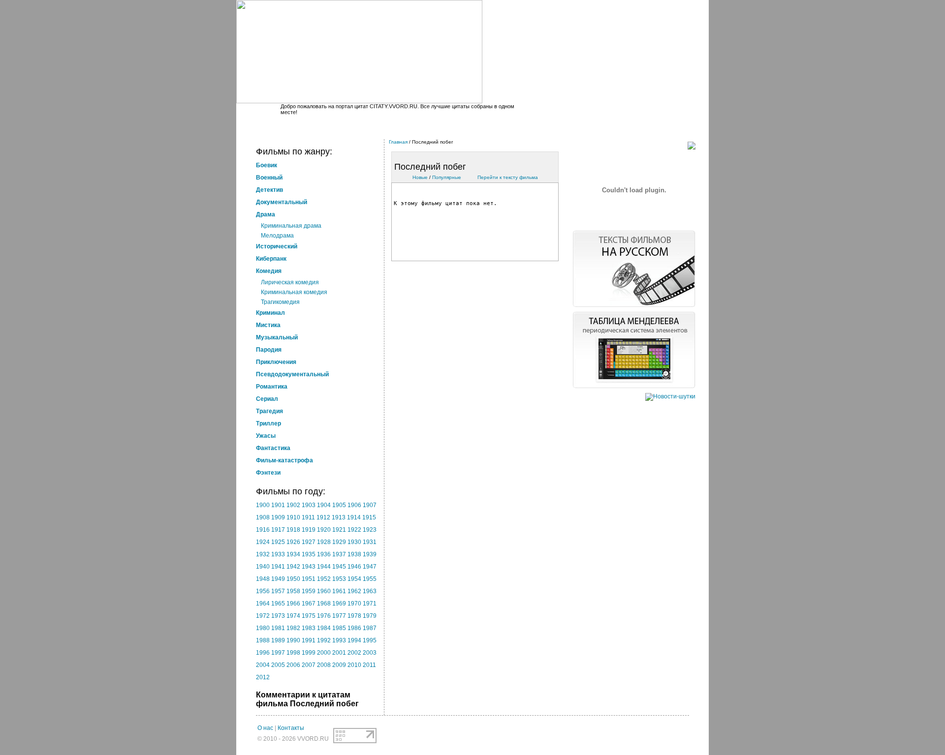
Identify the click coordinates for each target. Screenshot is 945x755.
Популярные (446, 177)
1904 (324, 505)
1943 (308, 566)
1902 (293, 505)
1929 (339, 542)
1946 (354, 566)
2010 (354, 665)
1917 (278, 529)
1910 (293, 517)
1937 (339, 554)
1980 (263, 628)
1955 (370, 578)
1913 (339, 517)
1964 (263, 603)
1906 (354, 505)
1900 (263, 505)
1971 (370, 603)
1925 (278, 542)
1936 (324, 554)
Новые (420, 177)
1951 (308, 578)
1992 (324, 640)
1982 (293, 628)
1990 (293, 640)
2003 (370, 652)
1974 (293, 615)
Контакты (291, 728)
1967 (308, 603)
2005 (278, 665)
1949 (278, 578)
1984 (324, 628)
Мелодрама (277, 235)
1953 (339, 578)
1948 (263, 578)
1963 (370, 591)
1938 (354, 554)
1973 (278, 615)
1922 (354, 529)
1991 (308, 640)
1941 (278, 566)
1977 (339, 615)
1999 (308, 652)
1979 (370, 615)
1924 (263, 542)
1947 (370, 566)
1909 (278, 517)
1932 (263, 554)
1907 (370, 505)
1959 (308, 591)
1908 (263, 517)
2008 (324, 665)
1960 (324, 591)
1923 (370, 529)
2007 (308, 665)
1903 (308, 505)
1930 (354, 542)
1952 (324, 578)
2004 (263, 665)
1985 (339, 628)
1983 (308, 628)
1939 (370, 554)
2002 (354, 652)
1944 (324, 566)
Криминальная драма (291, 225)
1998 (293, 652)
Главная (398, 142)
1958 (293, 591)
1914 (354, 517)
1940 (263, 566)
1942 (293, 566)
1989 (278, 640)
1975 (308, 615)
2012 (263, 677)
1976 (324, 615)
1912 (323, 517)
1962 (354, 591)
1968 (324, 603)
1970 (354, 603)
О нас (265, 728)
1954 (354, 578)
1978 (354, 615)
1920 (324, 529)
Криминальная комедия (294, 292)
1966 (293, 603)
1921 (339, 529)
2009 (339, 665)
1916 (263, 529)
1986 (354, 628)
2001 (339, 652)
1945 (339, 566)
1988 (263, 640)
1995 (370, 640)
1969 (339, 603)
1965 (278, 603)
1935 (308, 554)
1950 (293, 578)
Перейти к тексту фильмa (507, 177)
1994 (354, 640)
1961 (339, 591)
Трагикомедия (280, 302)
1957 (278, 591)
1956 (263, 591)
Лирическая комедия (290, 282)
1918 (293, 529)
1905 (339, 505)
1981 (278, 628)
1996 (263, 652)
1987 (370, 628)
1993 (339, 640)
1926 (293, 542)
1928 (324, 542)
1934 (293, 554)
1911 (308, 517)
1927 (308, 542)
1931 (370, 542)
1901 (278, 505)
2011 (369, 665)
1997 (278, 652)
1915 (369, 517)
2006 (293, 665)
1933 (278, 554)
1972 (263, 615)
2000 (324, 652)
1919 (308, 529)
